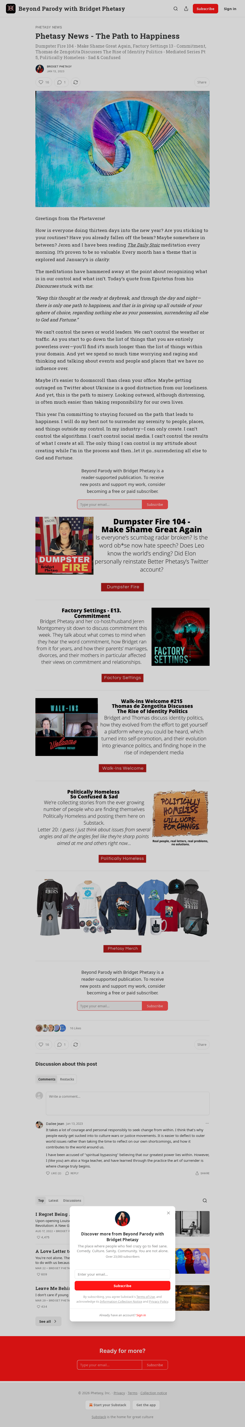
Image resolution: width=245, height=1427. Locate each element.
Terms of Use (145, 1297)
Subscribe (122, 1285)
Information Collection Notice (121, 1301)
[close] (168, 1213)
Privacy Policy (158, 1301)
